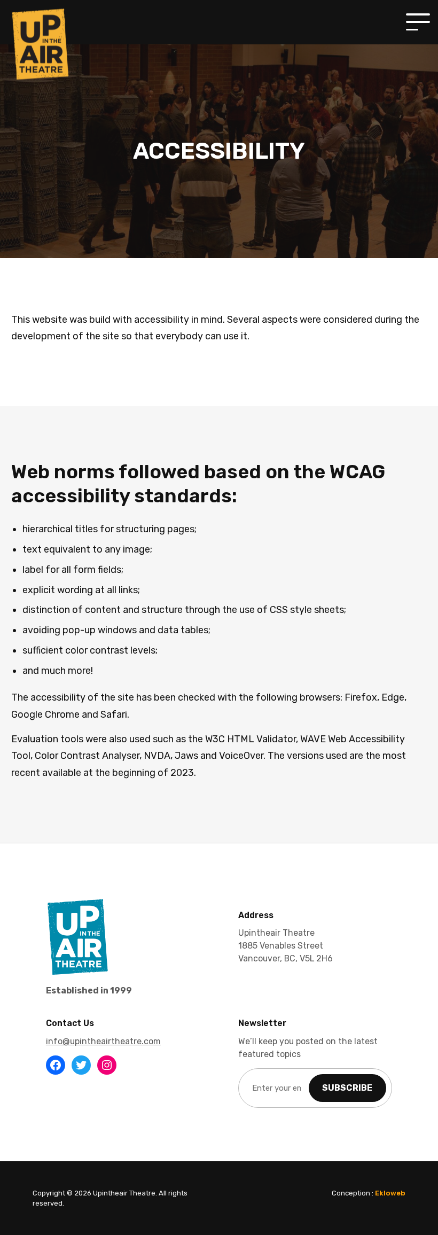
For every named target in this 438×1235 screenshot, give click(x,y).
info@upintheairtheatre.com (103, 1041)
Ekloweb (390, 1193)
